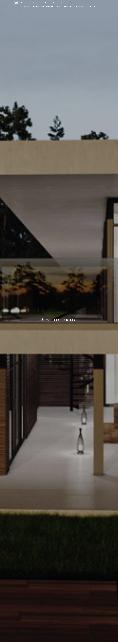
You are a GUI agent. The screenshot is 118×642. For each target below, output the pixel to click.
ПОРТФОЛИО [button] (91, 6)
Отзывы (55, 2)
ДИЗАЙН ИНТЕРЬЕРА (38, 6)
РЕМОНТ (58, 6)
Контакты (71, 2)
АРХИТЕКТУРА (26, 6)
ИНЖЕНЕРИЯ (49, 6)
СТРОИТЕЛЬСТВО (80, 6)
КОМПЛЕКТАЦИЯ (67, 6)
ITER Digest (63, 2)
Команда (47, 2)
